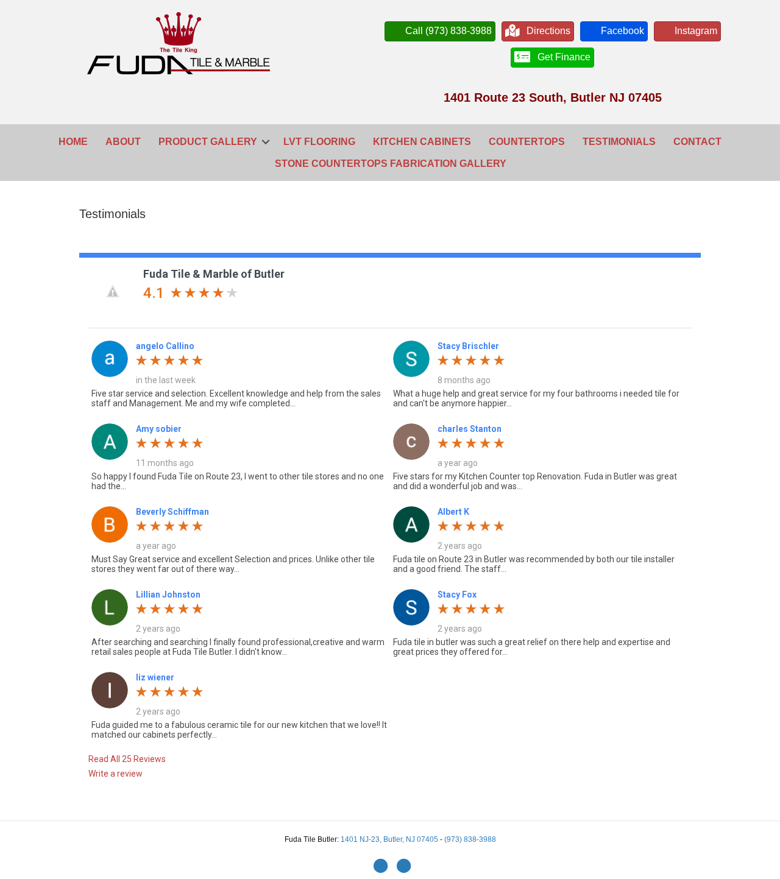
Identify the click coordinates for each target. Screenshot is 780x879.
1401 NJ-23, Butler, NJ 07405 (390, 839)
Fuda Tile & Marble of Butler (214, 273)
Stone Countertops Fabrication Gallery (390, 163)
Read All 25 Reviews (127, 759)
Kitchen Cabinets (422, 141)
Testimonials (619, 141)
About (123, 141)
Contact (697, 141)
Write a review (115, 773)
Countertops (527, 141)
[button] (265, 142)
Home (73, 141)
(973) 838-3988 (470, 839)
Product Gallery (207, 141)
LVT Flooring (319, 141)
